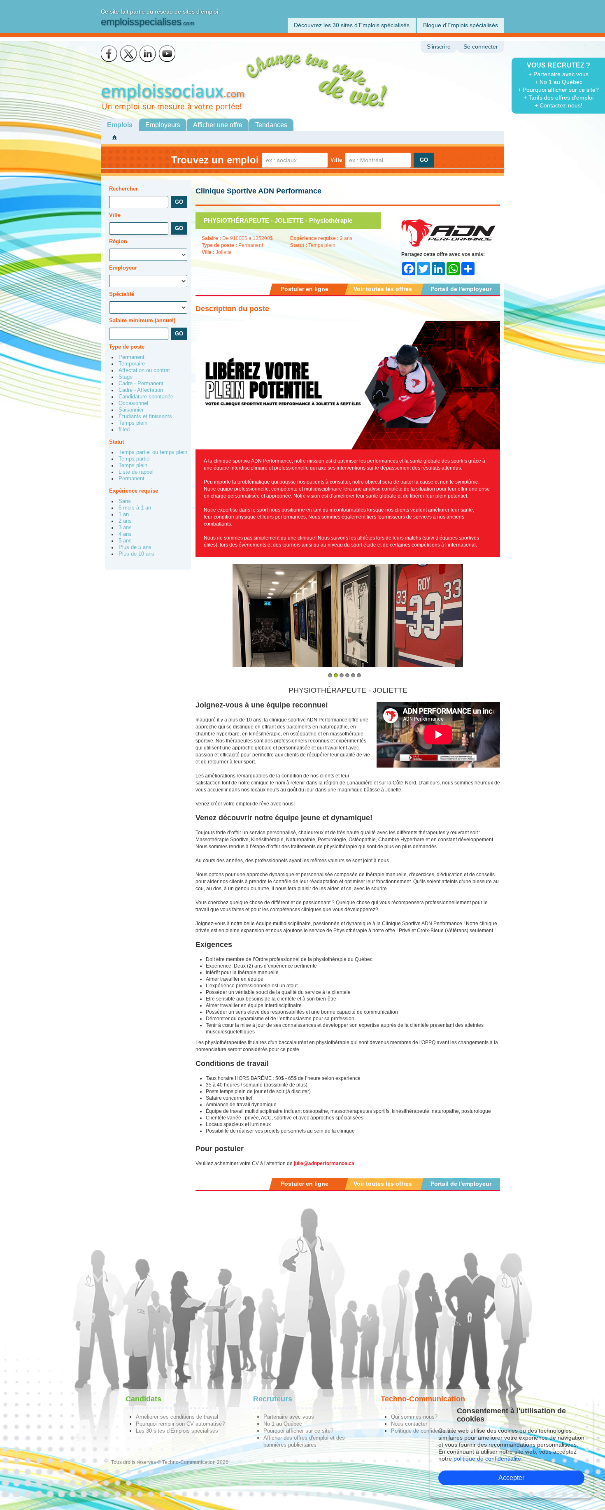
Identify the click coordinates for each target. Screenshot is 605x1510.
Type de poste (126, 347)
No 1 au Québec (282, 1424)
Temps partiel (135, 459)
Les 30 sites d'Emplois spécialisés (177, 1431)
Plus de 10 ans (136, 554)
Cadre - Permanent (141, 383)
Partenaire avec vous (288, 1417)
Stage (126, 377)
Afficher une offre (217, 124)
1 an (124, 514)
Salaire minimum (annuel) (142, 320)
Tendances (271, 124)
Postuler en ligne (304, 289)
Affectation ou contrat (144, 370)
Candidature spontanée (146, 397)
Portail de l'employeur (460, 289)
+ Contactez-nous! (558, 105)
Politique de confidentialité (422, 1431)
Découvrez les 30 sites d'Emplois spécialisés (352, 25)
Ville (336, 160)
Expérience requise (133, 491)
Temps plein (133, 423)
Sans (125, 501)
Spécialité (121, 294)
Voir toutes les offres (383, 289)
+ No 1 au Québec (558, 82)
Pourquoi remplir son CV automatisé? (180, 1424)
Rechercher (123, 189)
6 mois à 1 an (135, 508)
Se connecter (480, 47)
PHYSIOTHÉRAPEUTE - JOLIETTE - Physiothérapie (278, 220)
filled (124, 430)
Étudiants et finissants (145, 416)
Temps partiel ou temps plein (153, 452)
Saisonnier (131, 410)
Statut (116, 442)
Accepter (511, 1477)
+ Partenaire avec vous (558, 74)
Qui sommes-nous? (414, 1417)
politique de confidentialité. (488, 1458)
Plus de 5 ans (135, 547)
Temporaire (132, 364)
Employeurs (162, 124)
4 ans (125, 534)
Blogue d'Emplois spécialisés (460, 25)
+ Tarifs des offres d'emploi (558, 97)
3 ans (125, 527)
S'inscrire (439, 47)
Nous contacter (409, 1424)
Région (118, 241)
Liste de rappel (136, 472)
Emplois (120, 124)
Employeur (123, 268)
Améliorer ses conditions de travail (177, 1417)
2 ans (125, 521)
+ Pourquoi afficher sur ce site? (558, 89)
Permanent (131, 357)
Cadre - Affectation (141, 390)
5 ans (125, 541)
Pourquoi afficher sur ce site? (298, 1431)
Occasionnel (133, 403)
